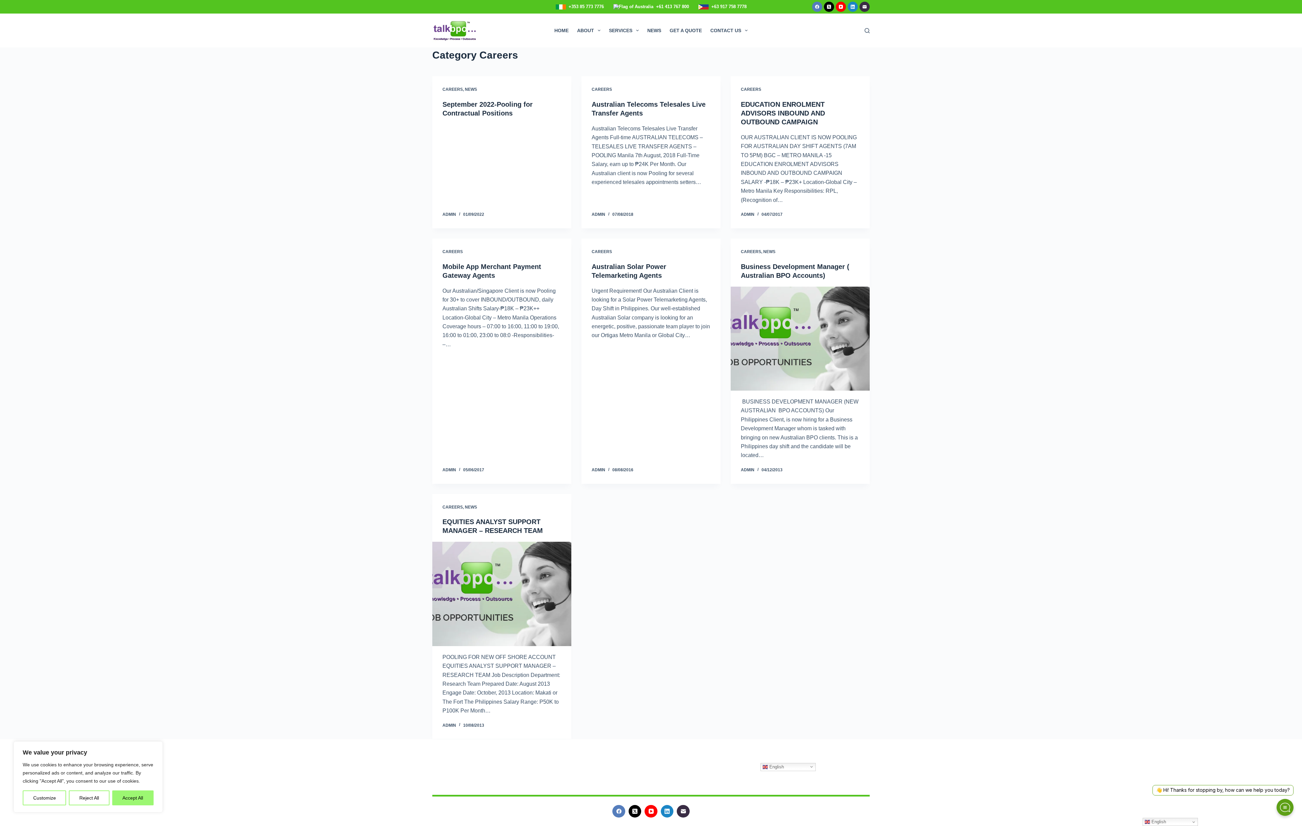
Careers (452, 89)
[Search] (867, 30)
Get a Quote (686, 30)
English (776, 766)
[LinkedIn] (853, 7)
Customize (44, 798)
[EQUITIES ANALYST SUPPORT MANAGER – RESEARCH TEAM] (501, 594)
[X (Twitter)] (829, 7)
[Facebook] (817, 7)
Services (620, 30)
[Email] (865, 7)
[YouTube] (841, 7)
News (654, 30)
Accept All (132, 798)
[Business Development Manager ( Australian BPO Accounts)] (800, 339)
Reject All (89, 798)
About (585, 30)
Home (561, 30)
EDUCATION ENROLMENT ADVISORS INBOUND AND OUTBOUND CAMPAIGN (783, 113)
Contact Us (725, 30)
